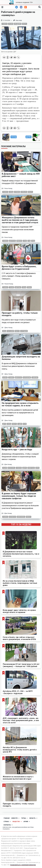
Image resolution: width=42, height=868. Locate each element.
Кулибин (16, 192)
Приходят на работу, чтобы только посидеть (20, 314)
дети (4, 424)
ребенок (19, 240)
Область (32, 818)
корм (37, 467)
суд (29, 240)
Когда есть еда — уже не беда (17, 449)
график (11, 23)
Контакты (7, 825)
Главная (7, 818)
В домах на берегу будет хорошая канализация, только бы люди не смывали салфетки (19, 496)
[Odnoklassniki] (7, 57)
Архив (26, 821)
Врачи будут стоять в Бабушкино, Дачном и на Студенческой (19, 267)
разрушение (26, 377)
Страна (6, 821)
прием (29, 287)
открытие (24, 192)
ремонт (28, 516)
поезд (24, 287)
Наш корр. (19, 20)
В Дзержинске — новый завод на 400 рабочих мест (21, 175)
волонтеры (11, 467)
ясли (24, 424)
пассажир (10, 331)
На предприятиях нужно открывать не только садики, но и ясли (20, 404)
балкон (5, 377)
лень (4, 331)
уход (33, 240)
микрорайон (21, 516)
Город (23, 818)
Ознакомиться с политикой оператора (23, 865)
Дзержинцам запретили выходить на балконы (21, 357)
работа (24, 23)
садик (20, 424)
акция (4, 467)
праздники (17, 23)
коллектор (12, 516)
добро (24, 467)
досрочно (12, 240)
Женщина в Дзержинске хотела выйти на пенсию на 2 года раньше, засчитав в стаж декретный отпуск (20, 220)
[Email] (14, 57)
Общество (16, 821)
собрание (35, 377)
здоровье (18, 287)
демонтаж (18, 377)
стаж (24, 240)
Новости (14, 818)
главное (4, 23)
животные (31, 467)
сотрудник (24, 331)
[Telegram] (11, 57)
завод (11, 192)
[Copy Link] (18, 57)
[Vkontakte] (4, 57)
